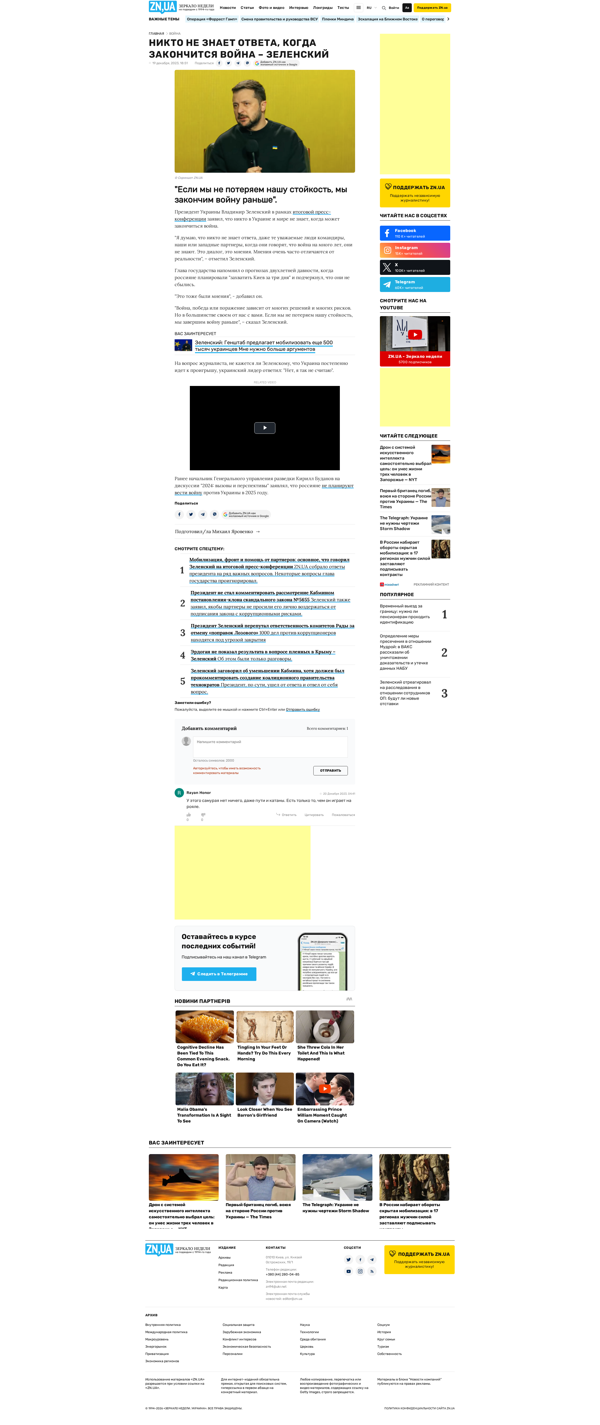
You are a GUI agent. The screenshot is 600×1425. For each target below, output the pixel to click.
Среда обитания (313, 1339)
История (384, 1332)
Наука (305, 1325)
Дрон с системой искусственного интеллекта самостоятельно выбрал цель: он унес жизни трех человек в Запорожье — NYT (405, 463)
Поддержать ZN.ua (432, 7)
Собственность (389, 1354)
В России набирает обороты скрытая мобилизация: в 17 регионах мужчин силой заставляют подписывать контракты (405, 558)
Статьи (247, 7)
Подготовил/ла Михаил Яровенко (214, 531)
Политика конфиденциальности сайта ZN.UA (419, 1408)
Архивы (224, 1258)
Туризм (383, 1347)
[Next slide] (447, 19)
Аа (407, 7)
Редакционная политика (238, 1280)
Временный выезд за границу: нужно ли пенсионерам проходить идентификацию (405, 614)
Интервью (298, 7)
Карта (223, 1288)
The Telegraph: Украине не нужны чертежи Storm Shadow (404, 523)
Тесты (343, 7)
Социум (383, 1325)
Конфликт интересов (239, 1339)
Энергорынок (156, 1347)
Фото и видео (271, 7)
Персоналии (233, 1354)
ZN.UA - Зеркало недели (415, 356)
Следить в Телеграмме (222, 973)
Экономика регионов (162, 1361)
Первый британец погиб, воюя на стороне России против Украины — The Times (405, 498)
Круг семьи (386, 1339)
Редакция (226, 1265)
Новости (228, 7)
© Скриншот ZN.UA (188, 178)
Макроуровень (157, 1339)
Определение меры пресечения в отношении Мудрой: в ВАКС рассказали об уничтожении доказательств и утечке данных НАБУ (405, 652)
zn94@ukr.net (276, 1287)
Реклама (225, 1273)
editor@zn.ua (292, 1299)
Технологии (309, 1332)
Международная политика (166, 1332)
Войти (394, 8)
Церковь (306, 1347)
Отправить (330, 771)
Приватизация (157, 1354)
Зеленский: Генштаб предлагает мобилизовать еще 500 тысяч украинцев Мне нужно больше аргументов (264, 345)
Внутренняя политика (163, 1325)
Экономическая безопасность (247, 1347)
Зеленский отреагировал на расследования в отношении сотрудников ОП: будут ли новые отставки (405, 693)
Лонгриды (323, 7)
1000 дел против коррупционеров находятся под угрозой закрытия (272, 633)
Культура (307, 1354)
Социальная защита (239, 1325)
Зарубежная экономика (242, 1332)
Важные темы (164, 19)
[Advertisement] (243, 873)
